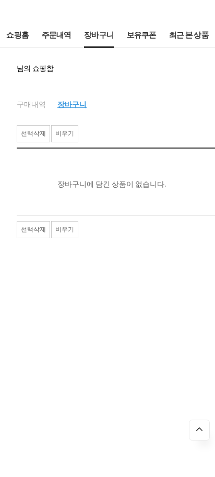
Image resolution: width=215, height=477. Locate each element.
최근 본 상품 (189, 35)
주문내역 (56, 35)
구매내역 (31, 105)
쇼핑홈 (17, 35)
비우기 (64, 133)
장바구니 (99, 35)
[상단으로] (199, 430)
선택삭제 (33, 133)
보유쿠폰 (142, 35)
